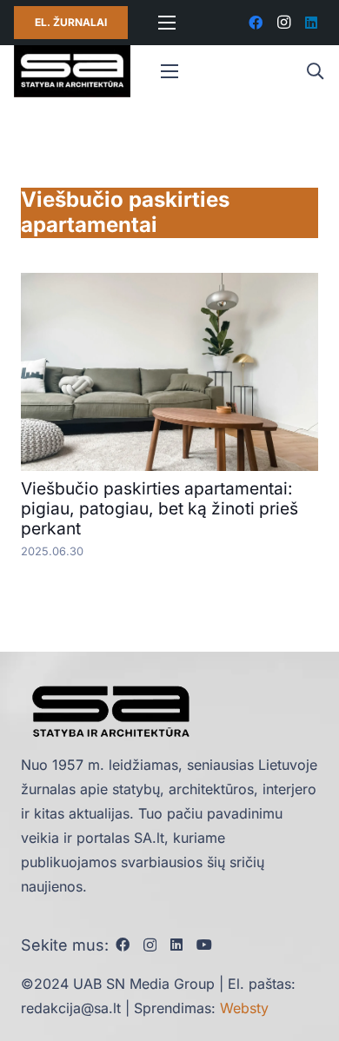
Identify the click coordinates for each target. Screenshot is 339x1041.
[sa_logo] (72, 71)
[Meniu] (167, 22)
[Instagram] (283, 22)
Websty (244, 1008)
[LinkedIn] (311, 22)
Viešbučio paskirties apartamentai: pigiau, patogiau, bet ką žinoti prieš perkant (159, 508)
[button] (314, 71)
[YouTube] (204, 944)
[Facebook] (255, 22)
